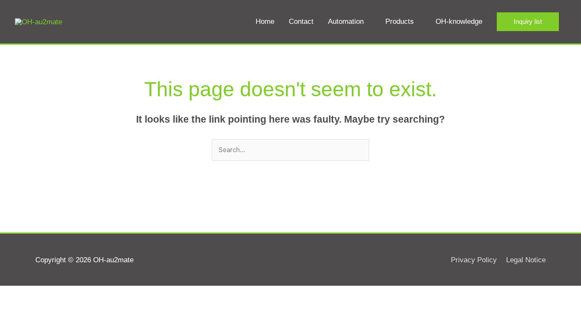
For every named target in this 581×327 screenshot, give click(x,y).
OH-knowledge (459, 21)
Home (265, 21)
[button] (528, 22)
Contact (301, 21)
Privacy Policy (474, 260)
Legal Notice (526, 260)
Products (399, 21)
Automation (346, 21)
